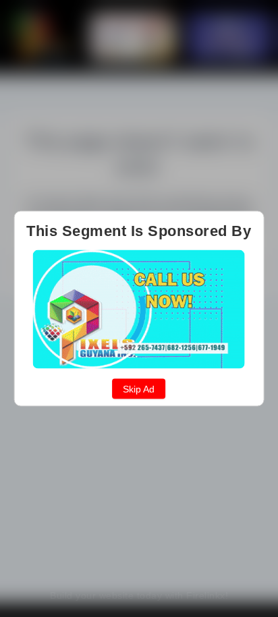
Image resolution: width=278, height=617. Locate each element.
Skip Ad (139, 389)
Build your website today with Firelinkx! (139, 595)
